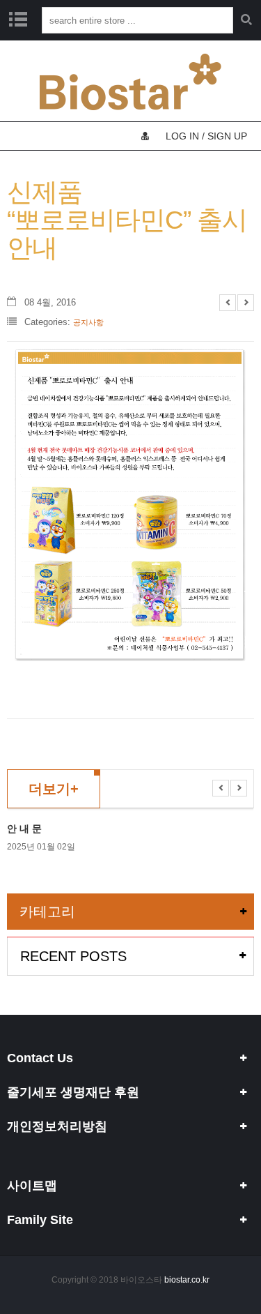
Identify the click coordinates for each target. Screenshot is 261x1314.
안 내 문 (24, 828)
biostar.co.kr (186, 1280)
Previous (227, 302)
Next (245, 302)
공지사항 (88, 322)
